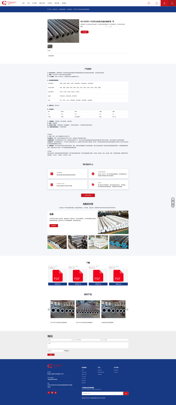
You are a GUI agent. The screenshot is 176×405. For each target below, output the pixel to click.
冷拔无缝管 (51, 55)
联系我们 (54, 225)
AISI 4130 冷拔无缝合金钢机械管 (59, 322)
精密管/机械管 (101, 372)
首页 (83, 370)
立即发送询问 (88, 195)
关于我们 (84, 378)
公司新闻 (116, 372)
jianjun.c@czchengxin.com (55, 374)
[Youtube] (55, 392)
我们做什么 (116, 370)
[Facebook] (48, 392)
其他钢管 (100, 374)
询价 (85, 32)
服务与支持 (84, 374)
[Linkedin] (52, 392)
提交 (51, 354)
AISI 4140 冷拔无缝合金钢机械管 (84, 322)
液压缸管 (100, 370)
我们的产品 (84, 372)
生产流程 (84, 376)
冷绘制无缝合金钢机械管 (107, 322)
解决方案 (84, 380)
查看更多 (57, 284)
